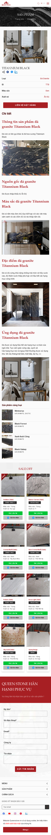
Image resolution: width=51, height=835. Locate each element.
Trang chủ (19, 19)
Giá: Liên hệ (13, 513)
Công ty (7, 742)
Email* (7, 731)
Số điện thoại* (10, 720)
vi (41, 3)
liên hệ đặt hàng (25, 105)
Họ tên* (7, 709)
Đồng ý (25, 830)
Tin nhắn (8, 753)
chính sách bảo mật (12, 824)
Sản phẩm (31, 19)
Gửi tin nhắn (25, 769)
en (44, 3)
